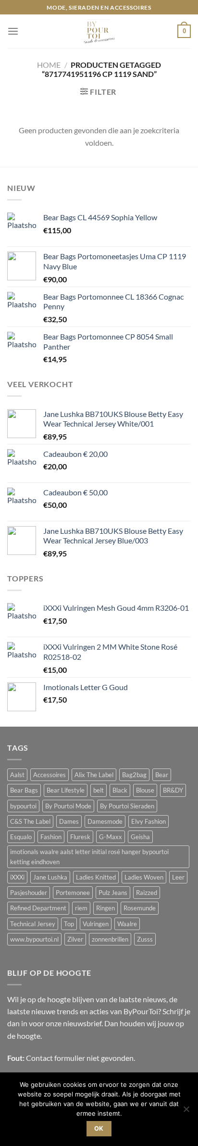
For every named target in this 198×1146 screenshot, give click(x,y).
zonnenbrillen (110, 939)
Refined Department (38, 908)
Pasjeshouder (28, 892)
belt (98, 790)
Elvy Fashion (148, 821)
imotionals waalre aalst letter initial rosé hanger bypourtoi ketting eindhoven (89, 856)
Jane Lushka (50, 877)
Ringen (105, 908)
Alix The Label (93, 775)
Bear (161, 775)
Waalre (127, 924)
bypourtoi (23, 806)
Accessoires (49, 775)
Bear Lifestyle (66, 790)
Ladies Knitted (96, 877)
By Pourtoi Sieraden (127, 806)
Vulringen (96, 924)
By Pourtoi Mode (68, 806)
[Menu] (13, 31)
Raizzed (146, 892)
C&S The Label (30, 821)
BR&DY (173, 790)
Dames (69, 821)
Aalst (17, 775)
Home (49, 64)
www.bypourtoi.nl (34, 939)
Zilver (75, 939)
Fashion (51, 837)
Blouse (145, 790)
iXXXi (17, 877)
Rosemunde (140, 908)
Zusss (145, 939)
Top (69, 924)
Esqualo (21, 837)
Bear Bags (24, 790)
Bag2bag (134, 775)
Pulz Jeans (113, 892)
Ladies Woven (143, 877)
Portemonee (73, 892)
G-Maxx (110, 837)
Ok (99, 1128)
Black (119, 790)
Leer (178, 877)
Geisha (140, 837)
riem (81, 908)
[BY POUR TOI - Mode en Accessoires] (99, 31)
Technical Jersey (32, 924)
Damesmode (105, 821)
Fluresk (80, 837)
